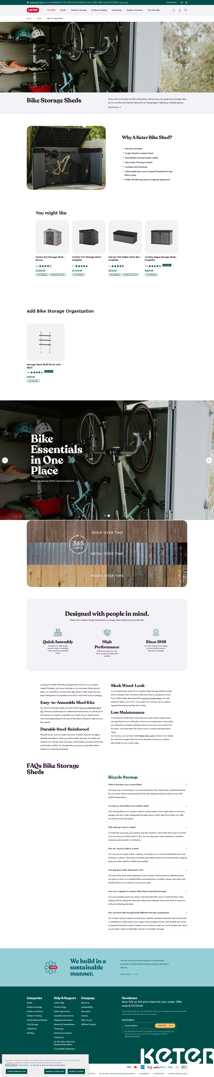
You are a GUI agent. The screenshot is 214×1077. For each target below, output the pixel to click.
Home (29, 18)
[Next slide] (209, 460)
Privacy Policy (165, 1031)
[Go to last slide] (5, 460)
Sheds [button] (63, 10)
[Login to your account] (179, 10)
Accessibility (144, 1074)
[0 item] (185, 10)
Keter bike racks (147, 736)
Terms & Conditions (132, 1036)
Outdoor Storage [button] (78, 10)
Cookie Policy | (24, 1065)
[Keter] (33, 10)
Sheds (39, 18)
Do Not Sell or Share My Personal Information (117, 1074)
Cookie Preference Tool (177, 1074)
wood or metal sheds (151, 698)
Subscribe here (36, 2)
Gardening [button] (116, 10)
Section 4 (156, 1034)
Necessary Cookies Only (55, 1071)
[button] (149, 1034)
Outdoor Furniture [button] (134, 10)
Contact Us (171, 2)
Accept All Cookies (76, 1071)
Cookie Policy (158, 1074)
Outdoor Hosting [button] (99, 10)
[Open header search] (173, 10)
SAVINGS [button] (51, 10)
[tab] (105, 515)
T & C (121, 2)
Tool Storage (154, 10)
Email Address (128, 1020)
